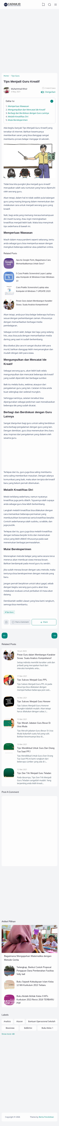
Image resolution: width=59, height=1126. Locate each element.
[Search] (49, 4)
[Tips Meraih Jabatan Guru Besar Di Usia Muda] (9, 727)
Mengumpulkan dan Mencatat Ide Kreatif (26, 109)
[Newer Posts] (54, 636)
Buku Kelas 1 (47, 1028)
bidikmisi (28, 1028)
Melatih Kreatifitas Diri (18, 116)
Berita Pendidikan (46, 1117)
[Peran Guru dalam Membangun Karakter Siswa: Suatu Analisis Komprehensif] (9, 309)
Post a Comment (22, 622)
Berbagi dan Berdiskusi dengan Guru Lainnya (28, 113)
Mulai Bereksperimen (18, 120)
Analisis (7, 1021)
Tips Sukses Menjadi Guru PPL (32, 680)
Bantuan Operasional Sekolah (41, 1021)
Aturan (19, 1021)
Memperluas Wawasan (18, 106)
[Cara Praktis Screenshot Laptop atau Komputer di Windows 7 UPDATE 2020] (9, 295)
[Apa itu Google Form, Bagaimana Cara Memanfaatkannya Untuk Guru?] (9, 268)
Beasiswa (10, 1028)
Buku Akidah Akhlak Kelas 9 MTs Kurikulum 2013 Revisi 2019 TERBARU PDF (35, 999)
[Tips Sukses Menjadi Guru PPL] (9, 684)
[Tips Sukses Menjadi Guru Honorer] (9, 706)
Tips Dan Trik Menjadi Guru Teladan (34, 773)
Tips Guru (9, 612)
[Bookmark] (6, 623)
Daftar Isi (10, 101)
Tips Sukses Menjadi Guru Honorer (33, 701)
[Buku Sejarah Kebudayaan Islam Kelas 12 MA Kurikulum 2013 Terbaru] (9, 990)
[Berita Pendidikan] (12, 4)
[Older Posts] (5, 636)
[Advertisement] (29, 40)
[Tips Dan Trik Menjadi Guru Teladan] (9, 778)
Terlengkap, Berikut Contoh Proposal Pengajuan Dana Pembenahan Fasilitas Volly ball (35, 970)
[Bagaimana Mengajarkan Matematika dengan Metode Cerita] (29, 952)
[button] (48, 92)
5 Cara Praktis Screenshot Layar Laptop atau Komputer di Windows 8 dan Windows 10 (35, 277)
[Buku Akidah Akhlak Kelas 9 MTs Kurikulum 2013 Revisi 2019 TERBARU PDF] (9, 1004)
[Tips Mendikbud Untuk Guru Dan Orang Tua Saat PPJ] (9, 752)
